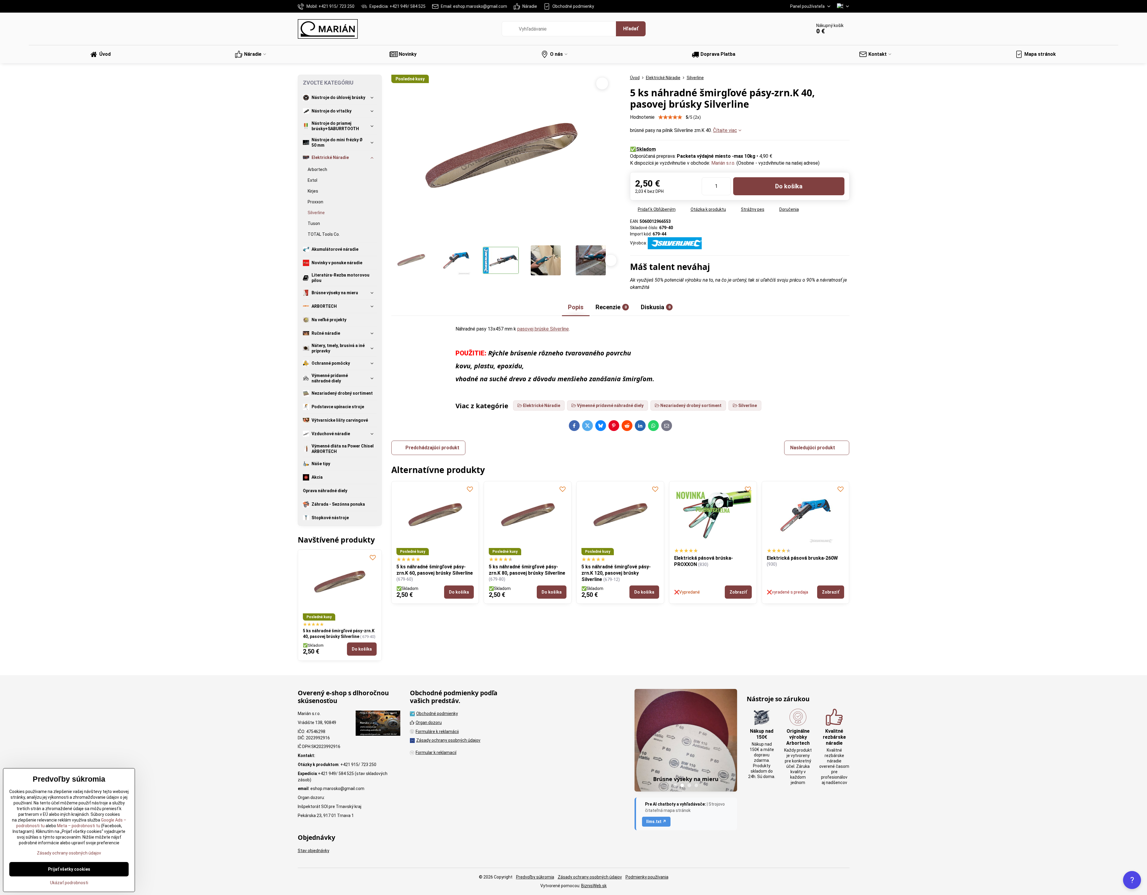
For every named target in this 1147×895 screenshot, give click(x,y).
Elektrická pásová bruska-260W (802, 558)
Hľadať (630, 28)
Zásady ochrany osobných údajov (590, 877)
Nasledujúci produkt (812, 447)
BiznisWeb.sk (594, 885)
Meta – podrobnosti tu (78, 825)
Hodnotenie (642, 117)
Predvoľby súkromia (535, 877)
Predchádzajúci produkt (432, 447)
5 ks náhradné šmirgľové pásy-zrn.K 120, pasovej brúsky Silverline (616, 573)
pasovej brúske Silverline (543, 329)
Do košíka (788, 186)
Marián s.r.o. (723, 163)
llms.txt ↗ (656, 821)
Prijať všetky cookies (69, 869)
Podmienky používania (647, 877)
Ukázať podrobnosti (69, 882)
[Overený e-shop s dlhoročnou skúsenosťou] (378, 724)
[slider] (670, 117)
